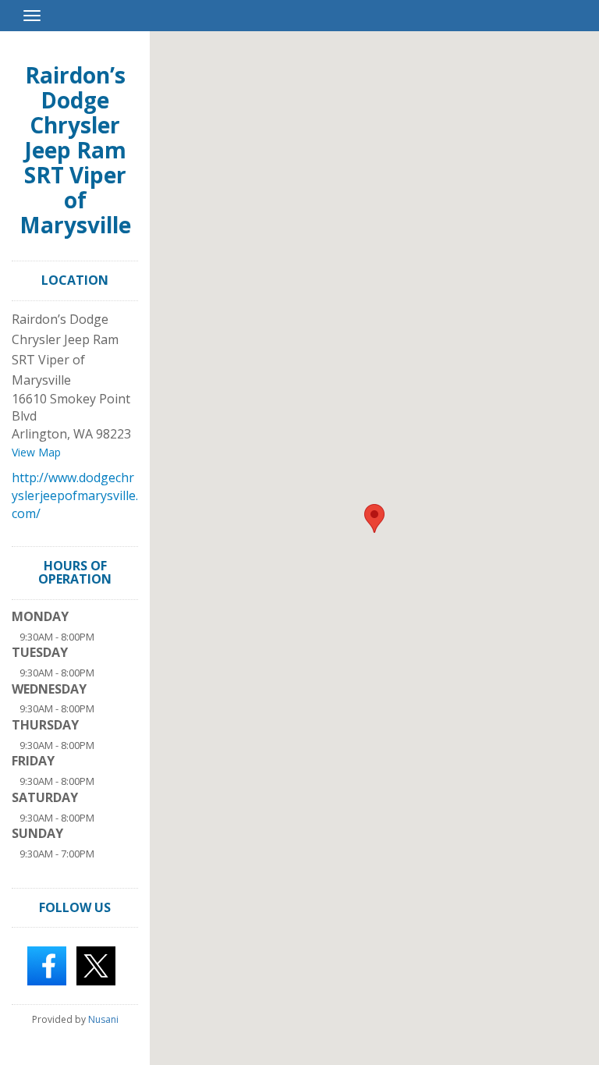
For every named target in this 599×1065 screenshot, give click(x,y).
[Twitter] (95, 964)
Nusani (103, 1019)
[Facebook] (46, 964)
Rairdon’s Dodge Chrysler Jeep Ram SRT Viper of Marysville (75, 150)
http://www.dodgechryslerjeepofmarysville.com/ (75, 495)
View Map (36, 452)
